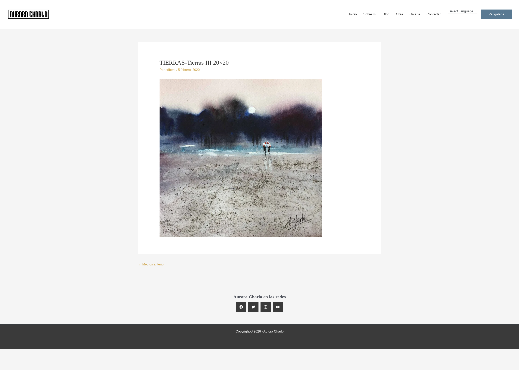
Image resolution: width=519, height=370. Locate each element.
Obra (399, 14)
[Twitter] (253, 307)
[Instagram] (266, 307)
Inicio (353, 14)
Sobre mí (369, 14)
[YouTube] (278, 307)
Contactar (434, 14)
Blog (386, 14)
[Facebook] (241, 307)
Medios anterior (151, 264)
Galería (415, 14)
